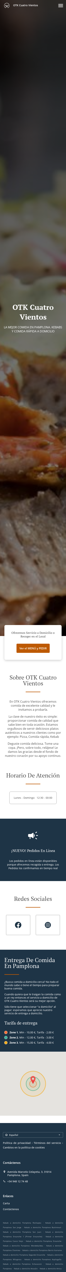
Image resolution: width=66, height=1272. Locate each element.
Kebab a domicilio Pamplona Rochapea (22, 1222)
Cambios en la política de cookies (24, 1147)
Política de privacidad (17, 1143)
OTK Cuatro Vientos (25, 5)
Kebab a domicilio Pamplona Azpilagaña (42, 1259)
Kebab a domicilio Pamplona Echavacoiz (22, 1264)
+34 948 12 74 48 (17, 1181)
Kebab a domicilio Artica (51, 1268)
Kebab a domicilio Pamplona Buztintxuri (42, 1227)
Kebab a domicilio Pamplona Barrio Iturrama (42, 1250)
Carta (6, 1203)
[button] (60, 5)
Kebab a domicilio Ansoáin (26, 1268)
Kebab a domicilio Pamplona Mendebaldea (23, 1245)
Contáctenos (11, 1209)
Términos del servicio (47, 1143)
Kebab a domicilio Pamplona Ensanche (43, 1241)
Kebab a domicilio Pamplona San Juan (22, 1232)
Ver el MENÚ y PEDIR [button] (33, 648)
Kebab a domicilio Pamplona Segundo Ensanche (24, 1255)
